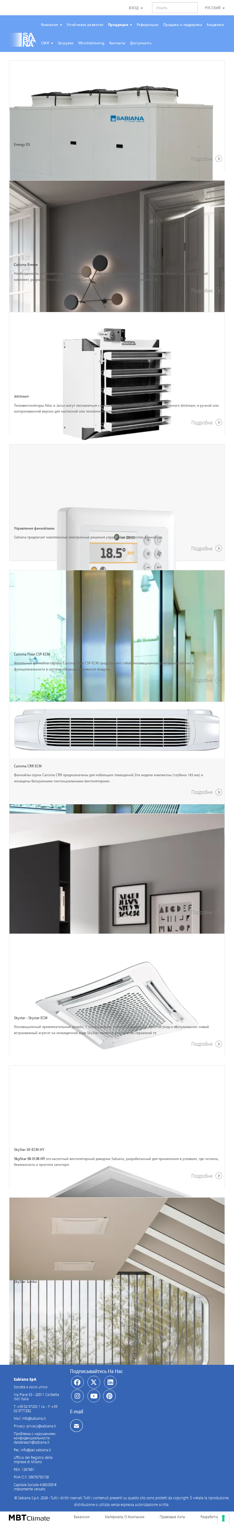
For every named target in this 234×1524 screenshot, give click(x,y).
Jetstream (21, 396)
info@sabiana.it (34, 1418)
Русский (213, 7)
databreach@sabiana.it (31, 1442)
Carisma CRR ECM (28, 765)
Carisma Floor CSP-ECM (32, 654)
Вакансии (82, 1516)
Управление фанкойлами (34, 528)
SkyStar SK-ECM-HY (29, 1149)
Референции (148, 24)
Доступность (141, 42)
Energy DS (22, 144)
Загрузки (66, 42)
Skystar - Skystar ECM (31, 1017)
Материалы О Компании (124, 1516)
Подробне (202, 158)
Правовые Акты (172, 1516)
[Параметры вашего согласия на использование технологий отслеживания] (223, 1518)
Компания (50, 24)
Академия (215, 24)
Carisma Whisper (27, 897)
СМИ (45, 42)
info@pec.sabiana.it (36, 1449)
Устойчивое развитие (85, 24)
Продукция (118, 24)
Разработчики (211, 1516)
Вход (134, 7)
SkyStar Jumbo (25, 1281)
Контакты (117, 42)
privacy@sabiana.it (41, 1426)
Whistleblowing (91, 42)
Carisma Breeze (26, 264)
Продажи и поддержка (182, 24)
